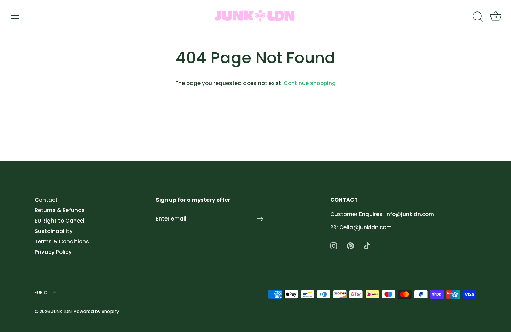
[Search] (477, 16)
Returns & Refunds (60, 210)
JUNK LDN (61, 311)
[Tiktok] (367, 245)
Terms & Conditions (62, 241)
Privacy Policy (53, 252)
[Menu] (15, 15)
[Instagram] (333, 245)
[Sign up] (260, 218)
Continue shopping (310, 83)
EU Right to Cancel (59, 220)
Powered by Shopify (96, 311)
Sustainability (54, 231)
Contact (46, 200)
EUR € (41, 293)
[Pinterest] (350, 245)
